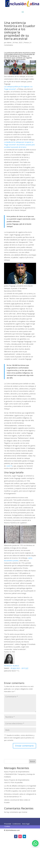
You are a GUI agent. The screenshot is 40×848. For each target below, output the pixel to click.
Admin (9, 42)
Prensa (26, 42)
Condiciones (16, 824)
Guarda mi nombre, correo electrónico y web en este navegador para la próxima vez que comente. (19, 737)
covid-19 (9, 466)
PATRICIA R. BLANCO (11, 666)
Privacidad (8, 824)
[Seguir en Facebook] (15, 836)
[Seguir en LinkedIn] (24, 836)
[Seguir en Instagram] (20, 836)
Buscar (32, 761)
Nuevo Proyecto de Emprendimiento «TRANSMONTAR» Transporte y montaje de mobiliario (19, 774)
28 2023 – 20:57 (19, 668)
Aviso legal (26, 824)
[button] (35, 843)
